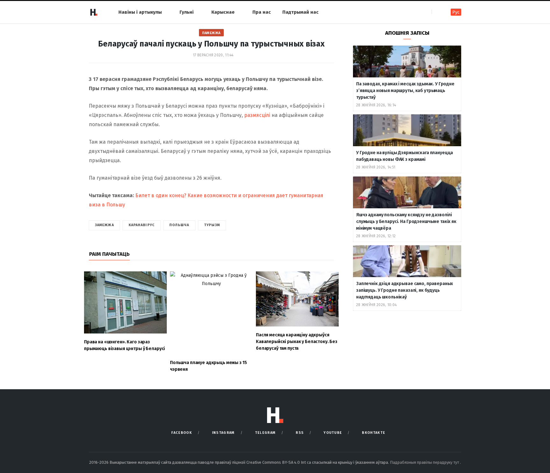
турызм (212, 225)
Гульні (187, 12)
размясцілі (257, 115)
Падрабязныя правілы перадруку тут (425, 462)
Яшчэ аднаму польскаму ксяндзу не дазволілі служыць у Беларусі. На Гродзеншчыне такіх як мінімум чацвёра (406, 221)
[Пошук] (437, 12)
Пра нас (261, 12)
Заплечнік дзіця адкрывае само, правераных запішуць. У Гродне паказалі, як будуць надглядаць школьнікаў (404, 290)
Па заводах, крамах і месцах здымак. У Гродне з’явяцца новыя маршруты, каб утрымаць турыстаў (405, 90)
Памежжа (211, 33)
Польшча (179, 225)
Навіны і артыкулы (140, 12)
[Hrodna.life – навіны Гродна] (93, 12)
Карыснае (223, 12)
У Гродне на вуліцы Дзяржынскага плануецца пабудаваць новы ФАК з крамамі (404, 156)
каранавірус (142, 225)
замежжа (104, 225)
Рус (456, 12)
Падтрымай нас (300, 12)
